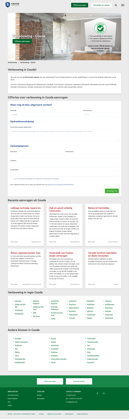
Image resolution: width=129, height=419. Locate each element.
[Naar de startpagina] (12, 7)
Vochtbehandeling (93, 355)
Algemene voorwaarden (54, 414)
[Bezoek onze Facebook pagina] (97, 393)
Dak (16, 349)
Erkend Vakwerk (12, 398)
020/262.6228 (71, 395)
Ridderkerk (90, 301)
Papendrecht (73, 314)
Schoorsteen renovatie (58, 359)
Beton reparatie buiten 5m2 (25, 253)
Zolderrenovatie (92, 359)
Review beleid (69, 414)
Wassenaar (109, 308)
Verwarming (91, 349)
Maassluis (72, 304)
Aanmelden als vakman (101, 5)
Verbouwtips (40, 398)
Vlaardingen (91, 314)
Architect (18, 338)
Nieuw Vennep (74, 308)
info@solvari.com (72, 402)
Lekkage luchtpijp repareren (26, 208)
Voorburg (108, 301)
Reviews (39, 395)
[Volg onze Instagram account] (103, 393)
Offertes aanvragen (22, 41)
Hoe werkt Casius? (13, 395)
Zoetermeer (109, 314)
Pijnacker (72, 318)
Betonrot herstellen (98, 208)
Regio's (10, 405)
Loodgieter (54, 349)
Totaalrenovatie (92, 342)
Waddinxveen (109, 304)
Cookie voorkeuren (82, 414)
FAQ (9, 402)
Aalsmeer (18, 301)
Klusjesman (55, 345)
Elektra (17, 352)
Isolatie (53, 338)
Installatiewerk (20, 362)
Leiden (53, 318)
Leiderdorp (72, 301)
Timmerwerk (91, 338)
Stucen (53, 362)
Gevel (17, 355)
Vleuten (89, 318)
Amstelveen (19, 310)
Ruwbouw (54, 352)
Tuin (88, 345)
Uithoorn (90, 311)
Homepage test (20, 359)
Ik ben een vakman (79, 381)
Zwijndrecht (109, 318)
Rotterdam (90, 304)
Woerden (108, 311)
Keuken (53, 342)
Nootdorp (72, 311)
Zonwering (90, 362)
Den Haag (36, 316)
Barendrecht (19, 313)
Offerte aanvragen (79, 5)
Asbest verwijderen (21, 342)
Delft (34, 313)
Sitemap (41, 414)
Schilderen (54, 355)
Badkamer (18, 345)
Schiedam (90, 308)
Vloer (89, 352)
